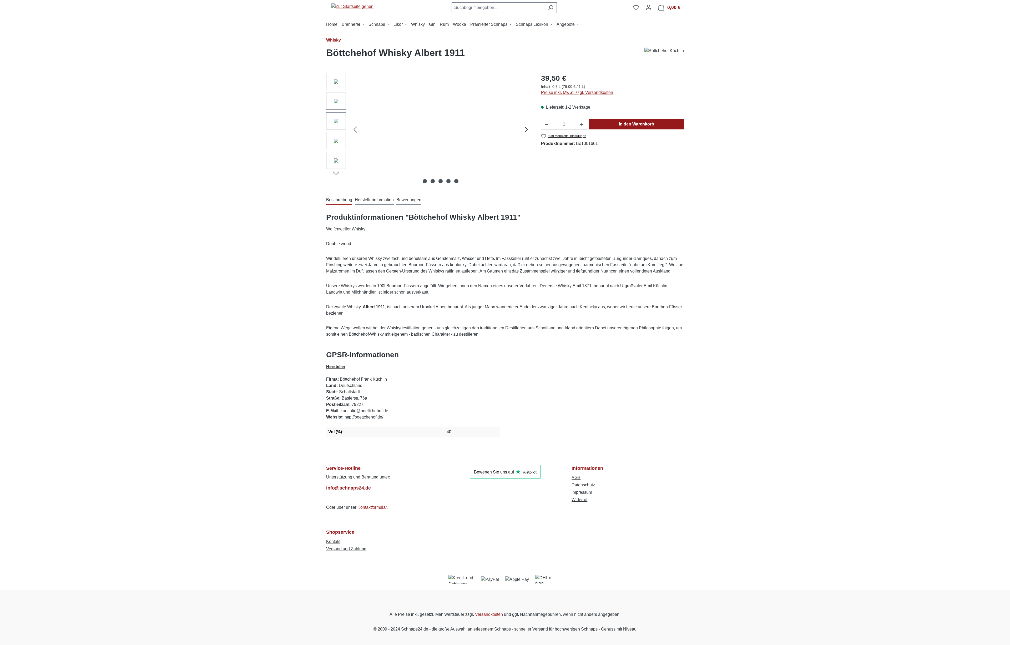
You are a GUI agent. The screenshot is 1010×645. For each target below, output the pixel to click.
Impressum (582, 492)
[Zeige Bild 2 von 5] (433, 181)
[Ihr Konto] (648, 7)
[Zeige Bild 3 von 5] (440, 181)
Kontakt (333, 541)
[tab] (339, 200)
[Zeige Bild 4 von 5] (448, 181)
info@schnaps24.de (348, 488)
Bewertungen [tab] (408, 200)
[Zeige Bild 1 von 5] (425, 181)
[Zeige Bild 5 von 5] (456, 181)
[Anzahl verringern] (546, 124)
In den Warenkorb (636, 124)
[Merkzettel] (636, 7)
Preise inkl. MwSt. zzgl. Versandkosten (577, 92)
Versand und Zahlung (346, 549)
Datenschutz (583, 485)
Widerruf (579, 499)
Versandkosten (489, 614)
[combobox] (498, 7)
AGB (576, 477)
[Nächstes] (526, 129)
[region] (428, 129)
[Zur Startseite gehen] (352, 6)
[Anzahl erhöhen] (581, 124)
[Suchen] (550, 7)
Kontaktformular (372, 507)
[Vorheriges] (355, 129)
